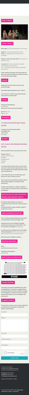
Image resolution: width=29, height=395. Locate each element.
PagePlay (10, 391)
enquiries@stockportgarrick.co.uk (9, 376)
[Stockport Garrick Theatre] (14, 9)
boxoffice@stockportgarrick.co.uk (9, 248)
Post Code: (4, 333)
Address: (3, 317)
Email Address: (5, 345)
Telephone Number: (6, 339)
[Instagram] (6, 382)
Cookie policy (16, 391)
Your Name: (4, 312)
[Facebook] (2, 382)
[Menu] (26, 2)
